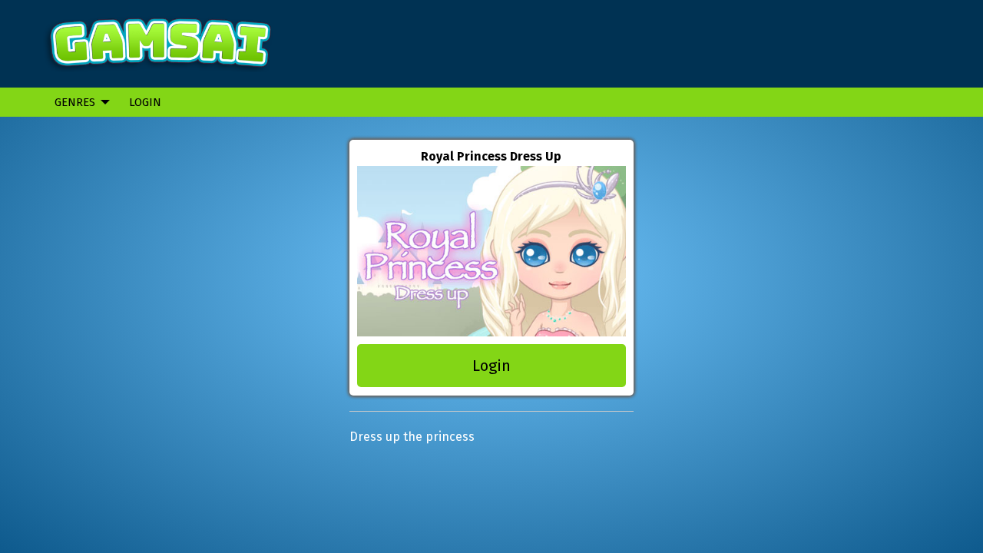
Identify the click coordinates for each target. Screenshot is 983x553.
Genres (75, 102)
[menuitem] (78, 102)
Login (145, 102)
